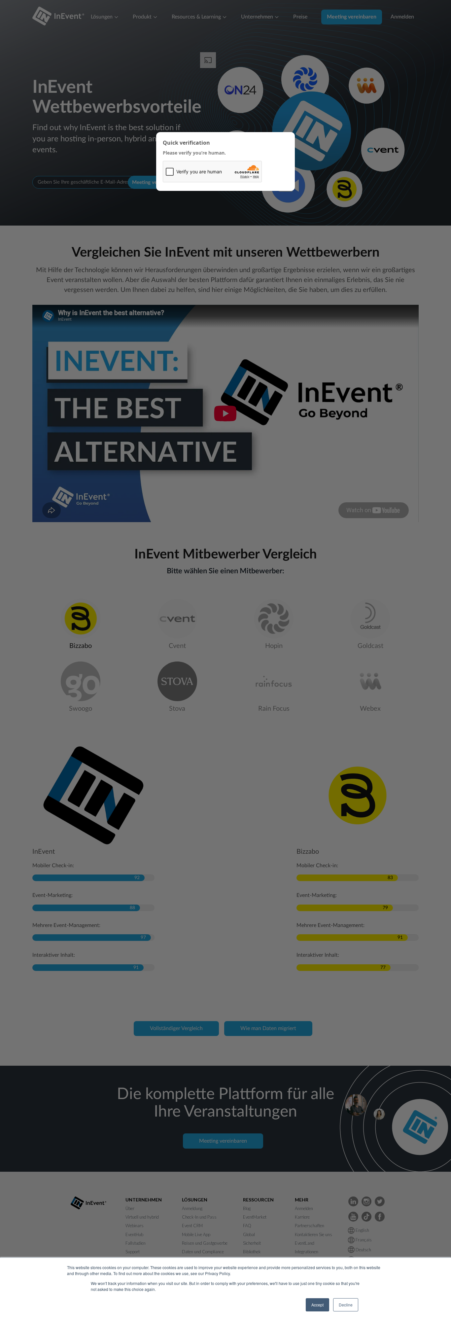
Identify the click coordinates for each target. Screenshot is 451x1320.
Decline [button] (346, 1304)
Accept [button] (317, 1304)
